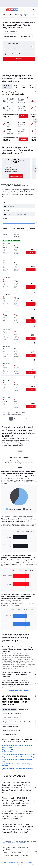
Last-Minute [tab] (24, 86)
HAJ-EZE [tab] (19, 451)
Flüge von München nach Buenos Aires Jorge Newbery (16, 764)
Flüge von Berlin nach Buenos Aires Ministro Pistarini (18, 754)
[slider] (36, 223)
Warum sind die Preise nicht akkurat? (15, 855)
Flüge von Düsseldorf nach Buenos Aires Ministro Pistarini (17, 769)
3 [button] (18, 419)
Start (5, 862)
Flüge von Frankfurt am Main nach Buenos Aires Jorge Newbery (17, 750)
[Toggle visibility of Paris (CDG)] (27, 509)
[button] (3, 10)
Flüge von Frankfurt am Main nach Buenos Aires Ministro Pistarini (17, 746)
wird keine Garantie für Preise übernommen (14, 842)
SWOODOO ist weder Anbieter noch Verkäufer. (15, 848)
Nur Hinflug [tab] (32, 86)
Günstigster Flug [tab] (6, 86)
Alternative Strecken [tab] (9, 709)
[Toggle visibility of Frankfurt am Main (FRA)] (13, 509)
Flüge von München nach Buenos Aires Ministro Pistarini (17, 760)
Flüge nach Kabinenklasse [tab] (11, 717)
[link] (16, 176)
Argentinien (20, 862)
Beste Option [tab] (16, 86)
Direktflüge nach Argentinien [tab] (12, 713)
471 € (17, 27)
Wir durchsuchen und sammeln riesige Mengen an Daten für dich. (16, 852)
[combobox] (20, 206)
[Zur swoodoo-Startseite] (12, 9)
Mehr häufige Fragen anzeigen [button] (19, 690)
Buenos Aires (28, 862)
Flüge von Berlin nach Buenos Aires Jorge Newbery (18, 757)
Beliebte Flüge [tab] (23, 709)
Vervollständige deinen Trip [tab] (11, 730)
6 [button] (26, 419)
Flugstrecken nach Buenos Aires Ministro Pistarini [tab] (18, 722)
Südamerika (12, 862)
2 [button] (14, 419)
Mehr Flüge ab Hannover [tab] (10, 726)
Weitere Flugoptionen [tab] (9, 734)
